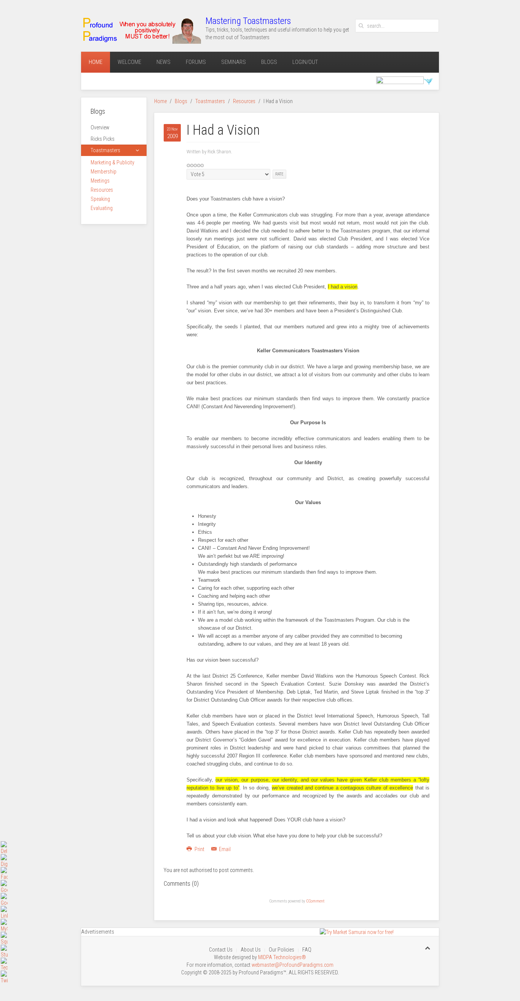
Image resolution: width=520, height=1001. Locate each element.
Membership (103, 172)
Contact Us (221, 950)
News (163, 62)
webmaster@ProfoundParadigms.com (292, 965)
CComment (315, 901)
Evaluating (102, 208)
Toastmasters (210, 101)
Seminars (233, 62)
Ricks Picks (103, 139)
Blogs (269, 62)
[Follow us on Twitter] (428, 81)
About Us (251, 950)
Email (224, 849)
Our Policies (281, 950)
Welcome (129, 62)
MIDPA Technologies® (282, 957)
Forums (196, 62)
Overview (100, 127)
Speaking (100, 199)
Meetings (100, 181)
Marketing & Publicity (112, 162)
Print (199, 849)
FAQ (306, 950)
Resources (244, 101)
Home (95, 62)
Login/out (305, 62)
